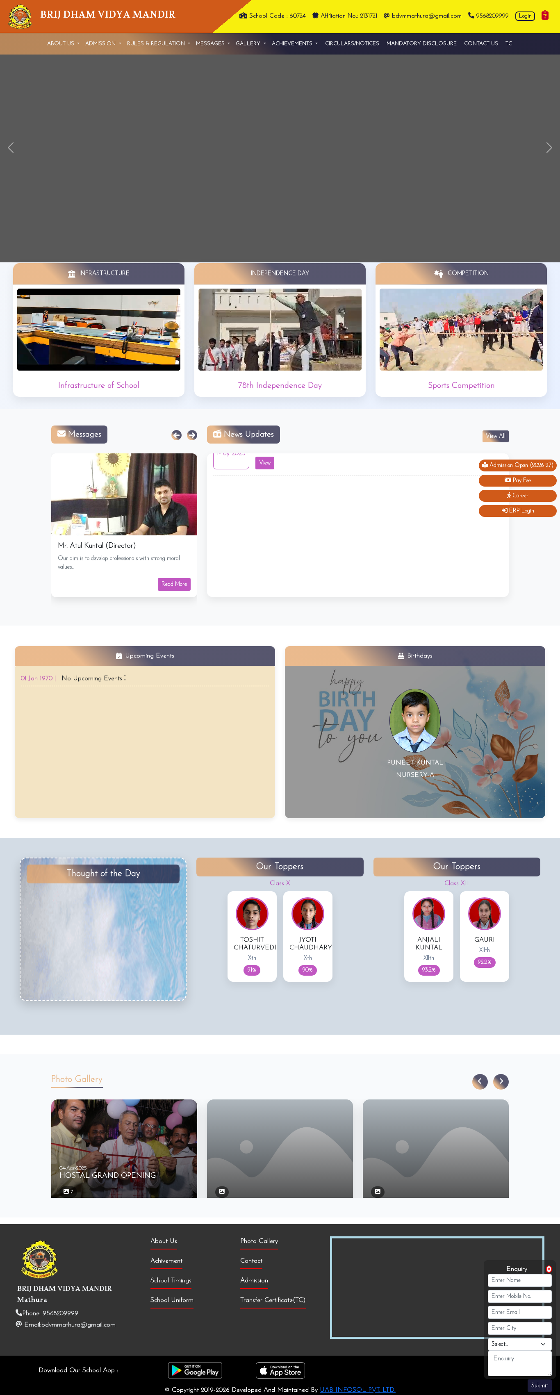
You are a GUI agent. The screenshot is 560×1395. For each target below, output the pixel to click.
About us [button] (61, 43)
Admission (254, 1280)
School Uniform (171, 1300)
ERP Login (521, 511)
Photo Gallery (259, 1241)
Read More (174, 584)
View (265, 490)
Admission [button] (101, 43)
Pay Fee (521, 481)
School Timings (170, 1280)
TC (508, 43)
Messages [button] (211, 43)
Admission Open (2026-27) (520, 465)
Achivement (166, 1261)
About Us (163, 1241)
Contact (251, 1261)
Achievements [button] (293, 43)
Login (525, 16)
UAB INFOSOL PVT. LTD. (358, 1390)
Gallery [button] (249, 43)
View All (495, 436)
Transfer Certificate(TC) (273, 1300)
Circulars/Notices (352, 43)
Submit (539, 1386)
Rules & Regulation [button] (157, 43)
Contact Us (481, 43)
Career (519, 496)
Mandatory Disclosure (422, 43)
